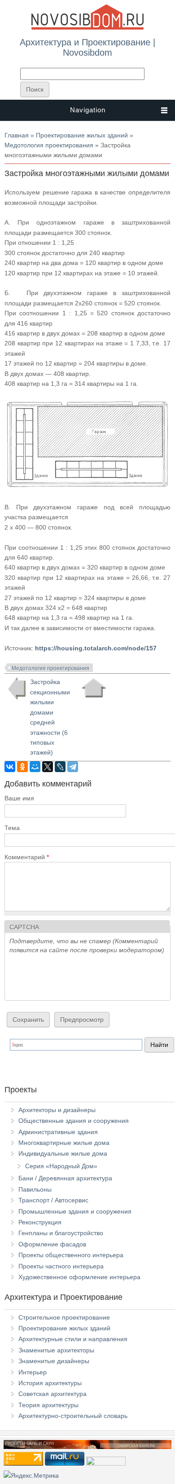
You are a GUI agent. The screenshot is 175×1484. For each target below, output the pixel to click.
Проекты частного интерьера (61, 1266)
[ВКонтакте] (9, 766)
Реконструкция (39, 1222)
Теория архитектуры (48, 1405)
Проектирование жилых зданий (82, 135)
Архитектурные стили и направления (72, 1339)
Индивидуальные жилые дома (62, 1153)
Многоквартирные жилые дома (63, 1142)
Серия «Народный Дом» (61, 1166)
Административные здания (58, 1131)
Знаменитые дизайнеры (53, 1361)
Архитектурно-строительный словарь (72, 1415)
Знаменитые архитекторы (56, 1350)
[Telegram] (72, 766)
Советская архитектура (52, 1393)
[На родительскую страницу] (93, 688)
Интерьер (32, 1372)
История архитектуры (50, 1383)
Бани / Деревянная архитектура (65, 1178)
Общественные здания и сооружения (73, 1120)
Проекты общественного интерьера (70, 1255)
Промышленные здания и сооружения (74, 1211)
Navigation (87, 110)
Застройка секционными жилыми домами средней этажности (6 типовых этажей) (50, 717)
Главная (16, 135)
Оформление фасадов (52, 1244)
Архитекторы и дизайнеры (57, 1109)
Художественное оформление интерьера (79, 1277)
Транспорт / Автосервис (53, 1200)
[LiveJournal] (60, 766)
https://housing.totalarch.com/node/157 (96, 648)
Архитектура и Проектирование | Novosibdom (87, 47)
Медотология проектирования (48, 145)
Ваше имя (19, 798)
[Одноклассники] (22, 766)
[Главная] (87, 27)
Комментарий (26, 857)
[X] (47, 766)
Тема (12, 827)
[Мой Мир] (35, 766)
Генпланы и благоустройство (60, 1233)
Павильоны (35, 1189)
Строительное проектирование (64, 1317)
